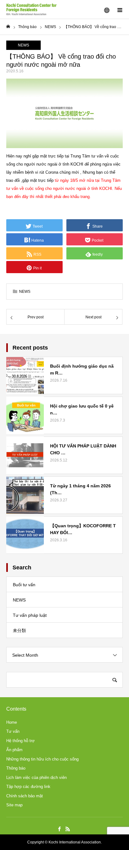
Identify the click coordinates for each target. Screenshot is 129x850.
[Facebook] (59, 829)
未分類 (19, 630)
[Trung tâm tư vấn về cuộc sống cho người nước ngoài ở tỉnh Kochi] (31, 9)
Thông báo (15, 768)
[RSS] (67, 829)
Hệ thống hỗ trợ (20, 740)
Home (11, 722)
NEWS (23, 45)
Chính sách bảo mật (24, 796)
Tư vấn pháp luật (30, 615)
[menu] (119, 9)
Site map (14, 805)
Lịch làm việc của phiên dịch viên (36, 777)
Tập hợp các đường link (28, 786)
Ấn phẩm (14, 749)
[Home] (8, 27)
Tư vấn (12, 731)
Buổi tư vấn (24, 584)
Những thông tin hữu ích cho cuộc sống (42, 759)
